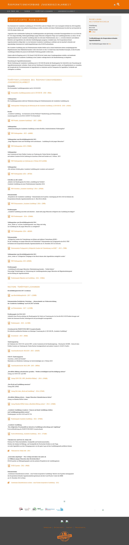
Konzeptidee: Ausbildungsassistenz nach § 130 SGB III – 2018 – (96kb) (31, 93)
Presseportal (80, 527)
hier (110, 44)
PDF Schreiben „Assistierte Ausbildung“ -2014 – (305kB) (27, 188)
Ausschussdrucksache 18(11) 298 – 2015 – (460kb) (25, 365)
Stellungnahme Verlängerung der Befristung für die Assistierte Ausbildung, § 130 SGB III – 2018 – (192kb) (41, 105)
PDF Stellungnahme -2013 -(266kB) (21, 261)
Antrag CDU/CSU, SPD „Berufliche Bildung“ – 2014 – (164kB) (29, 378)
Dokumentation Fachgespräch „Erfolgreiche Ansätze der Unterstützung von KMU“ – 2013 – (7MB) (39, 248)
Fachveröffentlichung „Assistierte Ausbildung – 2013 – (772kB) (29, 433)
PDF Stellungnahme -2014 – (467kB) (21, 173)
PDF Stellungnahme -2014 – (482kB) (21, 231)
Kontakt (69, 527)
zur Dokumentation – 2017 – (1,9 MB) (22, 308)
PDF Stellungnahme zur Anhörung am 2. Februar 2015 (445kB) (29, 161)
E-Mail (93, 32)
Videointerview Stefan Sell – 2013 (20, 450)
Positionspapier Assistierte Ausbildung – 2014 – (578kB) (27, 419)
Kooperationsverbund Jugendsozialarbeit (39, 5)
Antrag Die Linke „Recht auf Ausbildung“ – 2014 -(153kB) (27, 391)
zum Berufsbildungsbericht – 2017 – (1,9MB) (24, 295)
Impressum (47, 527)
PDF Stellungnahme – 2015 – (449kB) (22, 133)
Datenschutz (59, 527)
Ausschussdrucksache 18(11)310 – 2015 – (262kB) (25, 350)
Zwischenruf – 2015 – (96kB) (19, 336)
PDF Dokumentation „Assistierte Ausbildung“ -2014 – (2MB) (28, 203)
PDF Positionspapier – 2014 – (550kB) (22, 216)
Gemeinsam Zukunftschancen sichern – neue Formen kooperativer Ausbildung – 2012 (35, 482)
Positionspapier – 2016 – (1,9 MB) (20, 323)
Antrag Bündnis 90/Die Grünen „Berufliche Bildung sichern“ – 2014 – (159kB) (33, 404)
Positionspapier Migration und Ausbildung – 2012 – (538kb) (28, 278)
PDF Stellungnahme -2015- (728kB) (21, 146)
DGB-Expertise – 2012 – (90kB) (20, 465)
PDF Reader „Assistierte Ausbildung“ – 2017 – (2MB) (26, 120)
